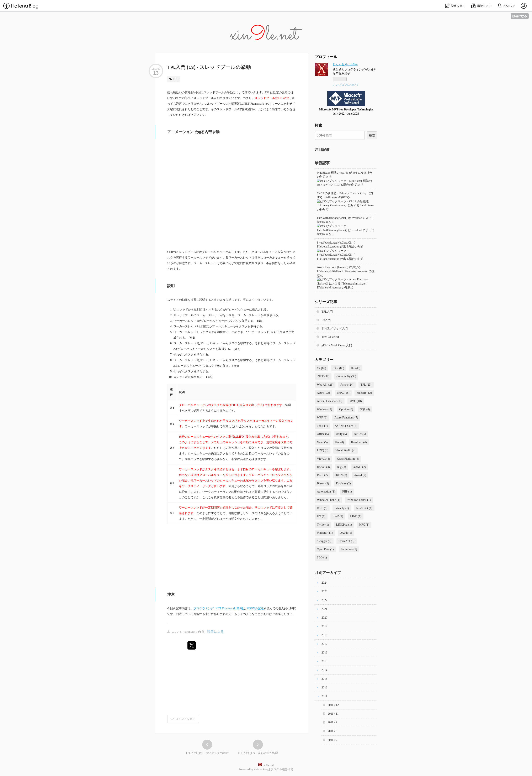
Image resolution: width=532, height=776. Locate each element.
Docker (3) (323, 467)
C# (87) (321, 368)
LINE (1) (355, 516)
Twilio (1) (323, 524)
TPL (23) (366, 384)
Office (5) (323, 434)
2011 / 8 (332, 731)
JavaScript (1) (364, 508)
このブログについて (346, 84)
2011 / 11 (333, 713)
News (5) (322, 442)
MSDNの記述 (255, 608)
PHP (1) (347, 491)
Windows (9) (324, 409)
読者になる (519, 16)
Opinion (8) (346, 409)
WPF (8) (322, 417)
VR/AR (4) (323, 458)
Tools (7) (322, 425)
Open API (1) (347, 541)
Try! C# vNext (330, 336)
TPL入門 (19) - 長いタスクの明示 (207, 753)
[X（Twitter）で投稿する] (191, 645)
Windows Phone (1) (328, 499)
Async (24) (346, 384)
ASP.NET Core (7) (346, 425)
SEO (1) (322, 557)
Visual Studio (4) (345, 450)
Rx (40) (355, 368)
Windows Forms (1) (359, 499)
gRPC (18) (343, 392)
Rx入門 (326, 320)
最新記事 (322, 162)
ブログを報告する (282, 769)
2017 (324, 643)
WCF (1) (322, 508)
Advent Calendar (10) (329, 401)
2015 (324, 661)
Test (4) (339, 442)
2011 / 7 (332, 739)
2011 (324, 696)
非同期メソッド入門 (334, 328)
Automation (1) (326, 491)
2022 (324, 600)
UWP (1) (337, 516)
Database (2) (343, 483)
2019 (324, 626)
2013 (324, 678)
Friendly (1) (342, 508)
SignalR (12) (364, 392)
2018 (324, 635)
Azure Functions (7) (346, 417)
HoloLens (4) (359, 442)
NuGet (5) (360, 434)
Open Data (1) (325, 549)
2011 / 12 (333, 705)
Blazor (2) (323, 483)
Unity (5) (341, 434)
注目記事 (322, 149)
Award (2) (360, 475)
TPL (175, 79)
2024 (324, 582)
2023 (324, 591)
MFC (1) (364, 524)
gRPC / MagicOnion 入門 (336, 345)
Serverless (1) (349, 549)
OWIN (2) (341, 475)
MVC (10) (356, 401)
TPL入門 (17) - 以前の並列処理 (258, 753)
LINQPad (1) (344, 524)
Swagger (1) (324, 541)
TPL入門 (327, 311)
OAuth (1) (346, 532)
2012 (324, 687)
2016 (324, 652)
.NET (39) (323, 376)
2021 (324, 608)
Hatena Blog (261, 769)
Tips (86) (338, 368)
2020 (324, 617)
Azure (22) (323, 392)
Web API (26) (325, 384)
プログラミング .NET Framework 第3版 (218, 608)
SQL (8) (365, 409)
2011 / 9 (332, 722)
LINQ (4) (322, 450)
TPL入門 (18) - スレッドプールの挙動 (209, 67)
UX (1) (321, 516)
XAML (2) (359, 467)
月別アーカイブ (328, 572)
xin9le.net (266, 17)
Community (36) (346, 376)
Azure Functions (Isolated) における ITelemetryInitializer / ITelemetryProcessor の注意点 (345, 271)
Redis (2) (322, 475)
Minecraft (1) (325, 532)
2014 (324, 670)
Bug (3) (341, 467)
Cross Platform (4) (348, 458)
